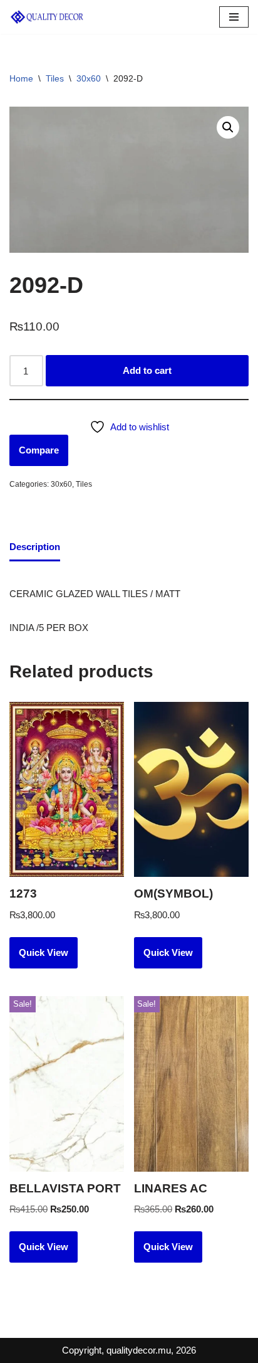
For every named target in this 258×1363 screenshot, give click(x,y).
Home (21, 78)
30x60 (88, 78)
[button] (228, 127)
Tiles (55, 78)
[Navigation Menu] (234, 17)
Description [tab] (34, 546)
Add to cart (147, 370)
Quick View (43, 952)
